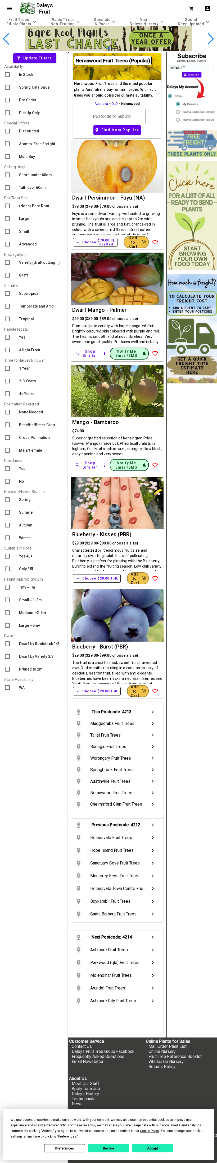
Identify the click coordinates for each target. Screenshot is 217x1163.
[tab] (22, 21)
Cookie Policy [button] (149, 1131)
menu (9, 8)
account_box (207, 8)
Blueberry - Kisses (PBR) (102, 534)
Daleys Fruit (45, 8)
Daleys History (85, 1093)
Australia (101, 104)
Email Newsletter (87, 1061)
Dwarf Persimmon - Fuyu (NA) (108, 197)
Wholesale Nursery (166, 1061)
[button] (100, 48)
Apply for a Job (86, 1088)
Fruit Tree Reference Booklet (175, 1056)
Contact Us (82, 1046)
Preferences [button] (67, 1136)
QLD (114, 104)
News (77, 1103)
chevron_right (153, 712)
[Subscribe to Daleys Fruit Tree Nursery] (192, 89)
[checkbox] (33, 74)
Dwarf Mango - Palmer (99, 310)
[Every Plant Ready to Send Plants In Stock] (192, 215)
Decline (108, 1148)
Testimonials (84, 1098)
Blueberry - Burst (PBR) (100, 646)
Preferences (64, 1148)
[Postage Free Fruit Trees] (192, 143)
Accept (152, 1148)
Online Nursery (162, 1051)
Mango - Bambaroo (95, 422)
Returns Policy (161, 1066)
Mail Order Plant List (167, 1046)
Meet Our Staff (85, 1083)
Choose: (95, 242)
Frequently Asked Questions (98, 1056)
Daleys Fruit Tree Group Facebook (103, 1051)
